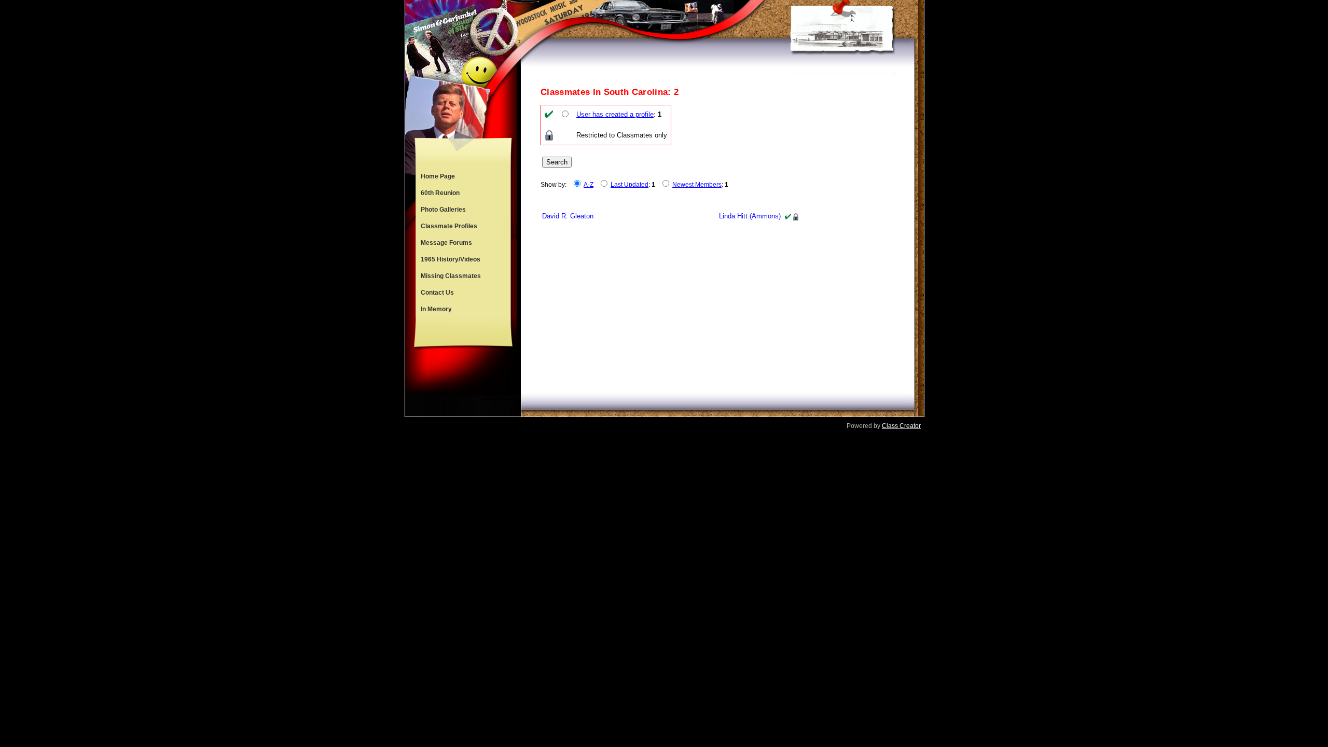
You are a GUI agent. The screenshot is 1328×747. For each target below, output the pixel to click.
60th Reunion (440, 193)
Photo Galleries (443, 209)
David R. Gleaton (567, 216)
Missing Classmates (451, 276)
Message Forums (446, 242)
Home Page (438, 176)
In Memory (436, 309)
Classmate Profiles (449, 226)
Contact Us (437, 292)
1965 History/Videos (450, 259)
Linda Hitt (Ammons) (750, 216)
